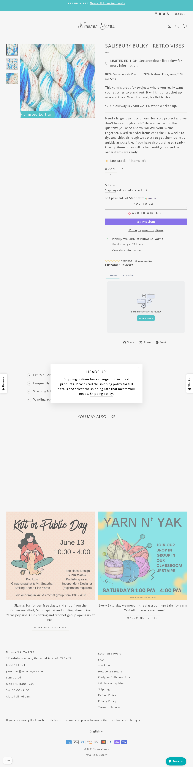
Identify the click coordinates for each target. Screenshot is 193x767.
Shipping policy (101, 394)
